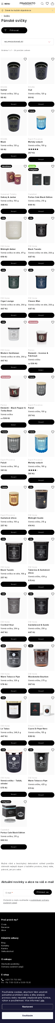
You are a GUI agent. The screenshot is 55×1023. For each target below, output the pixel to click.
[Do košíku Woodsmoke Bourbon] (41, 691)
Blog (3, 943)
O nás (4, 924)
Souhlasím (27, 1015)
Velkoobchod (7, 951)
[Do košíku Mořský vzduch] (41, 159)
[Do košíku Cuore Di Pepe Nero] (41, 743)
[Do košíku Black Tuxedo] (41, 263)
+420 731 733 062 (13, 979)
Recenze (5, 927)
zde (42, 1000)
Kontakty (5, 946)
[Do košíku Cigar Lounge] (14, 315)
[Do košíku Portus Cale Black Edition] (41, 211)
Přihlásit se (43, 892)
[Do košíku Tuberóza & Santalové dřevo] (41, 587)
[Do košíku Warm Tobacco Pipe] (14, 691)
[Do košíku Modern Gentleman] (14, 367)
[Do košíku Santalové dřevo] (14, 532)
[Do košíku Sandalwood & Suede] (41, 639)
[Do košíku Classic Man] (41, 315)
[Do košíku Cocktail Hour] (14, 639)
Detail (41, 370)
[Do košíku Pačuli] (41, 422)
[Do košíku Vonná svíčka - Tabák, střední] (14, 794)
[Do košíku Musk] (14, 156)
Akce (3, 930)
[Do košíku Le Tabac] (14, 743)
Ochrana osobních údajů (12, 967)
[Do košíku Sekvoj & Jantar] (14, 211)
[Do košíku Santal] (14, 104)
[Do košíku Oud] (41, 104)
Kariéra (4, 948)
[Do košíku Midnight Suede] (41, 532)
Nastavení (27, 1006)
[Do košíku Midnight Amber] (14, 263)
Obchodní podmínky (10, 964)
